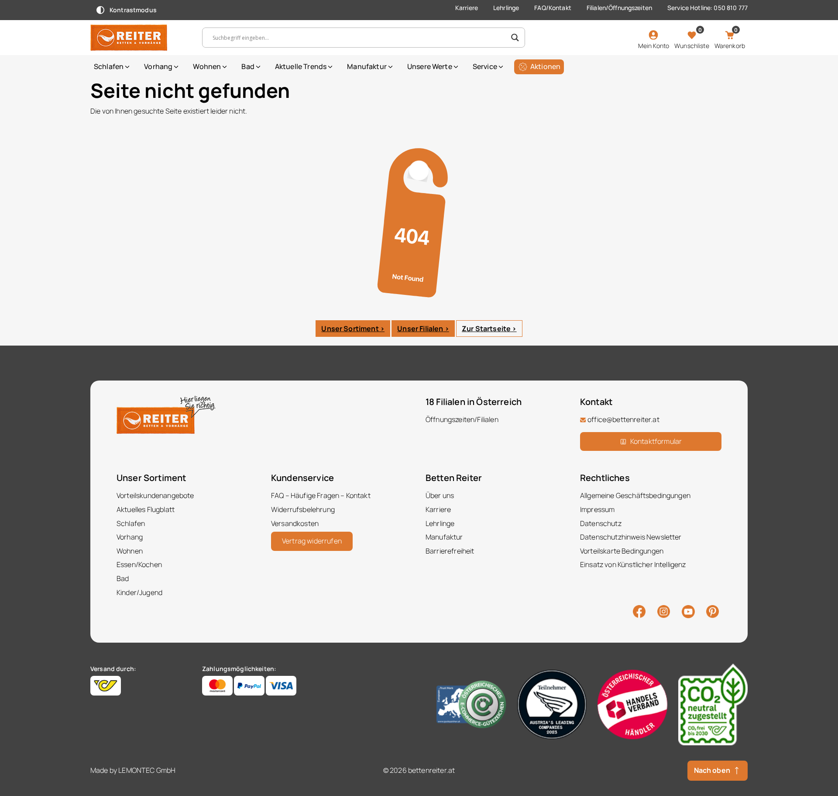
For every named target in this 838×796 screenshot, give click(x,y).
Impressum (597, 509)
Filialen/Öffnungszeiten (619, 7)
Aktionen (545, 66)
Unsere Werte (429, 66)
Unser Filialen (420, 328)
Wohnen (207, 66)
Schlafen (109, 66)
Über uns (440, 495)
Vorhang (158, 66)
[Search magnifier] (515, 37)
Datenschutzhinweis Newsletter (631, 537)
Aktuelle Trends (300, 66)
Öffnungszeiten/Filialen (462, 419)
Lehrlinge (506, 7)
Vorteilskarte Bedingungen (621, 551)
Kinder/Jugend (139, 592)
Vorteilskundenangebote (155, 495)
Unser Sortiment (349, 328)
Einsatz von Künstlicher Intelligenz (633, 564)
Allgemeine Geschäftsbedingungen (635, 495)
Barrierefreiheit (450, 551)
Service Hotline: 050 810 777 (707, 7)
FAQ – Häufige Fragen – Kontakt (321, 495)
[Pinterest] (712, 611)
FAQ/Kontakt (552, 7)
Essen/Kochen (139, 564)
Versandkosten (295, 523)
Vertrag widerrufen (312, 541)
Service (485, 66)
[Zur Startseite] (139, 37)
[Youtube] (688, 611)
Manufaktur (367, 66)
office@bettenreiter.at (623, 419)
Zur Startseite (486, 328)
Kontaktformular (656, 441)
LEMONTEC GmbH (146, 770)
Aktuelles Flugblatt (146, 509)
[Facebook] (639, 611)
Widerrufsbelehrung (303, 509)
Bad (247, 66)
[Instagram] (663, 611)
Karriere (466, 7)
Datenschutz (601, 523)
